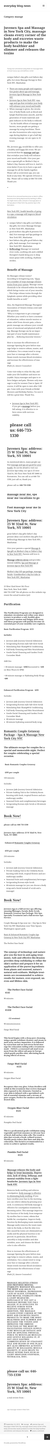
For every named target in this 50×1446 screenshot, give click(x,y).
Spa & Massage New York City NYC (24, 736)
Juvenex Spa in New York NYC (22, 100)
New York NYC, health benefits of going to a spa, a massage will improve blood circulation (24, 214)
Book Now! (12, 816)
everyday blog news (17, 5)
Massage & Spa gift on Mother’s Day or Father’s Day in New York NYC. (24, 551)
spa (20, 146)
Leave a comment (38, 1431)
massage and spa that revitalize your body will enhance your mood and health (25, 103)
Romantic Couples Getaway (27, 843)
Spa (13, 909)
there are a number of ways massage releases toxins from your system (24, 281)
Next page (47, 1437)
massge (26, 1424)
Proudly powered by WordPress (15, 1443)
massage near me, (19, 494)
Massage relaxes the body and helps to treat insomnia (23, 1171)
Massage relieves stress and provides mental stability (22, 1284)
